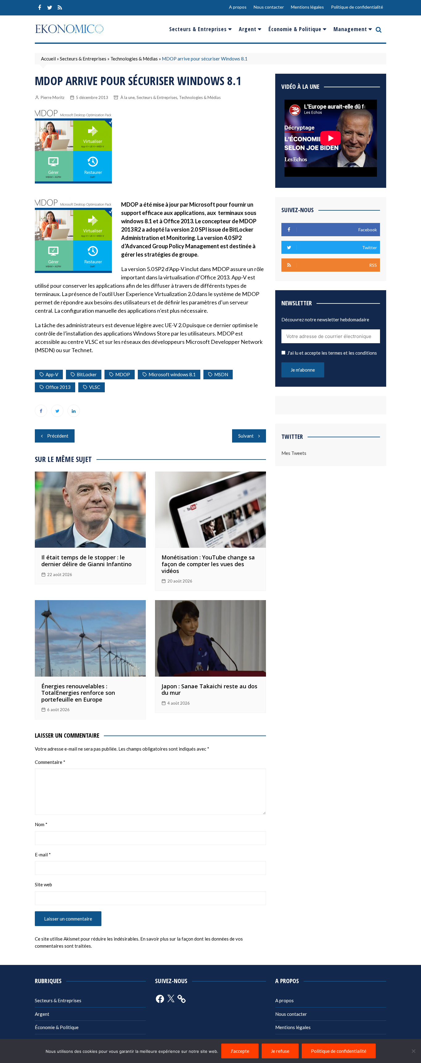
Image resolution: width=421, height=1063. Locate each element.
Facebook (39, 7)
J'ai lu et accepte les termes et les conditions (332, 353)
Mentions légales (307, 7)
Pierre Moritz (52, 97)
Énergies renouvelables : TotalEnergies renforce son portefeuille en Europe (78, 692)
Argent (247, 29)
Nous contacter (269, 7)
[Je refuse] (413, 1051)
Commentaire (50, 762)
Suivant (246, 436)
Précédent (57, 436)
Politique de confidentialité (357, 7)
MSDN (221, 374)
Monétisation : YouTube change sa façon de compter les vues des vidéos (208, 564)
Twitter (49, 7)
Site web (43, 884)
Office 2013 (58, 387)
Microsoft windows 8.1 (172, 374)
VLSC (94, 387)
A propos (238, 7)
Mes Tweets (293, 453)
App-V (52, 374)
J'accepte (240, 1051)
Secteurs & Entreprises (198, 29)
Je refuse (280, 1051)
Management (350, 29)
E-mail (43, 854)
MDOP (122, 374)
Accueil (48, 58)
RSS (59, 7)
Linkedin (73, 411)
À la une (128, 97)
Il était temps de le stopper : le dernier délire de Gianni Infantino (86, 561)
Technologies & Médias (134, 58)
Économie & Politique (294, 29)
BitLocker (87, 374)
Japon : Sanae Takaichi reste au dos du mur (209, 689)
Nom (41, 824)
